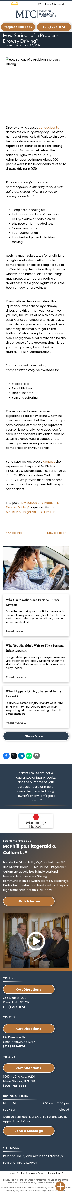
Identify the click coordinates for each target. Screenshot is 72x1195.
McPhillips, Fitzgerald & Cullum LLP (30, 512)
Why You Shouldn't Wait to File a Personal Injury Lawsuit (35, 647)
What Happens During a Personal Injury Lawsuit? (33, 693)
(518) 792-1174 (14, 1007)
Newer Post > (56, 533)
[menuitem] (29, 1162)
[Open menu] (67, 14)
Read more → (16, 631)
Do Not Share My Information (34, 1179)
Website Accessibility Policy (51, 1182)
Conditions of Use (59, 1179)
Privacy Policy (9, 1179)
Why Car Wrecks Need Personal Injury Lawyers (32, 602)
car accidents (49, 127)
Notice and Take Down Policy (22, 1182)
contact (49, 461)
